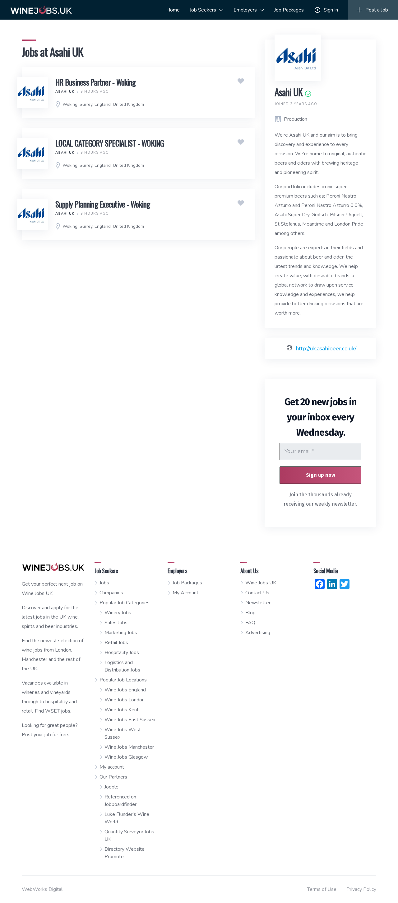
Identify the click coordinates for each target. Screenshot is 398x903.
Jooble (111, 787)
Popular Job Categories (125, 602)
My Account (185, 592)
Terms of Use (321, 889)
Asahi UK (64, 91)
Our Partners (113, 777)
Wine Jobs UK (260, 582)
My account (112, 767)
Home (173, 10)
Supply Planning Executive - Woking (102, 204)
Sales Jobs (115, 622)
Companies (111, 592)
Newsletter (258, 602)
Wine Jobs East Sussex (129, 719)
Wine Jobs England (125, 689)
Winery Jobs (117, 612)
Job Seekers (203, 10)
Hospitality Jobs (121, 652)
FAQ (250, 622)
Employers (245, 10)
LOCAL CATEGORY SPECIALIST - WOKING (109, 143)
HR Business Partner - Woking (95, 82)
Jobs (104, 582)
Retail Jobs (116, 642)
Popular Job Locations (123, 679)
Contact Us (257, 592)
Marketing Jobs (120, 632)
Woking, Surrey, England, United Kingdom (103, 104)
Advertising (257, 632)
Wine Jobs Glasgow (126, 757)
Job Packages (289, 10)
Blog (250, 612)
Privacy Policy (361, 889)
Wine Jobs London (124, 699)
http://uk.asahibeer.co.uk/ (326, 348)
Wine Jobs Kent (121, 709)
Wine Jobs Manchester (129, 747)
